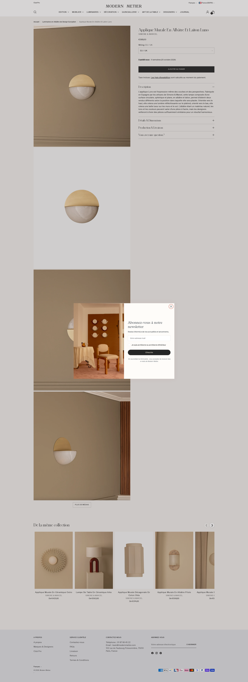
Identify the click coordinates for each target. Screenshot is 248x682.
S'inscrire (149, 352)
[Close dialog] (171, 306)
